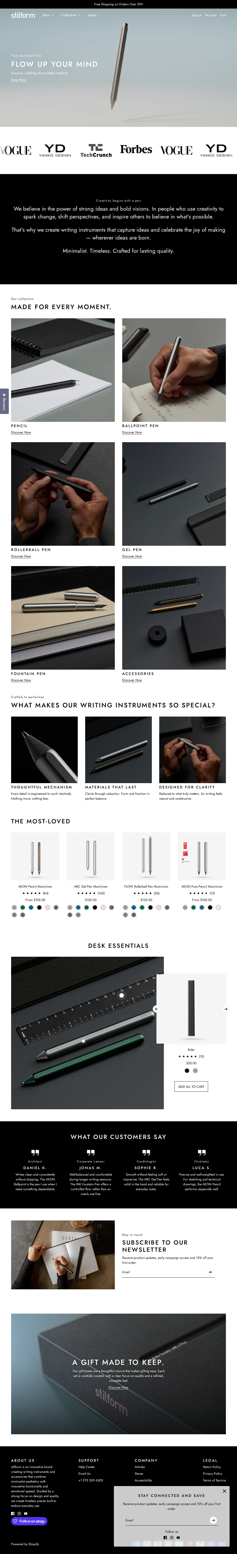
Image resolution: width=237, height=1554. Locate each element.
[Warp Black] (39, 907)
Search (197, 15)
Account (210, 15)
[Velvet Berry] (14, 915)
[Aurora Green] (22, 907)
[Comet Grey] (14, 907)
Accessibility (143, 1480)
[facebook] (165, 1537)
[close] (224, 1491)
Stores (139, 1473)
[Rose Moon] (47, 907)
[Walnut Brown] (56, 907)
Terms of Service (214, 1480)
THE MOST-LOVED (41, 821)
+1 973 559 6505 (90, 1480)
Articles (140, 1467)
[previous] (156, 1009)
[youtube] (178, 1537)
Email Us (84, 1473)
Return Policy (212, 1467)
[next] (226, 1009)
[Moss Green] (22, 915)
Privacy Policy (212, 1473)
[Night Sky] (31, 907)
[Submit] (213, 1520)
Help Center (86, 1467)
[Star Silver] (218, 907)
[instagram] (171, 1537)
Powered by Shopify (25, 1544)
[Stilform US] (23, 15)
